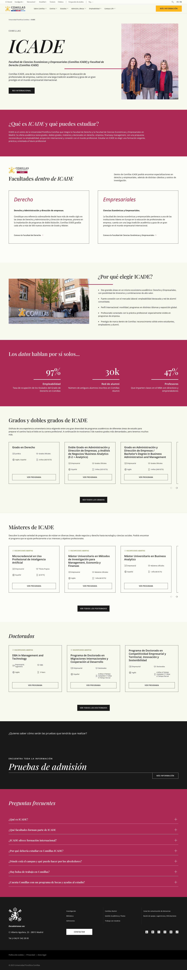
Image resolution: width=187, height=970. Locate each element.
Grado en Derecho (23, 447)
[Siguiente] (176, 488)
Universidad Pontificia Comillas (19, 20)
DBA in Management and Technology (27, 657)
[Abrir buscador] (172, 2)
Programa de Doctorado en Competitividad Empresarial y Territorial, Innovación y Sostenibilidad (147, 655)
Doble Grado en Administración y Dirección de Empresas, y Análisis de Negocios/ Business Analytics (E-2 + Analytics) (89, 452)
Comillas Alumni (111, 911)
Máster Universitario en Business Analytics (145, 557)
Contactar (79, 932)
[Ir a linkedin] (146, 931)
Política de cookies (16, 955)
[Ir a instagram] (165, 931)
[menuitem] (8, 2)
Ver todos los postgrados (93, 608)
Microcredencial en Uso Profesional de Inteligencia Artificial (29, 559)
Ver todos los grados (93, 500)
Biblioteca (69, 916)
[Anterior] (171, 488)
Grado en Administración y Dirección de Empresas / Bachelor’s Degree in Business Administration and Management (145, 452)
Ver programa (34, 477)
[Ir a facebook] (153, 931)
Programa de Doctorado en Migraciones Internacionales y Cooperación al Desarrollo (89, 659)
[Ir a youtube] (171, 931)
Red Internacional (21, 90)
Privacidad (30, 955)
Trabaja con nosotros (112, 921)
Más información (169, 8)
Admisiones (70, 921)
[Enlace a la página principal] (16, 8)
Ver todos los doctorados (93, 708)
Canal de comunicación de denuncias (157, 911)
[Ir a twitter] (159, 931)
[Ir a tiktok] (177, 931)
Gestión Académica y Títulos (115, 916)
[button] (34, 463)
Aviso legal (42, 955)
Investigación (71, 911)
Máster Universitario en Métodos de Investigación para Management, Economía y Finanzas (89, 561)
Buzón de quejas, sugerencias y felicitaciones (159, 916)
